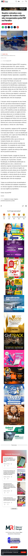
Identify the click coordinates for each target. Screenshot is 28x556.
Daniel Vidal (5, 54)
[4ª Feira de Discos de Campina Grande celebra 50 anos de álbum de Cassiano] (21, 501)
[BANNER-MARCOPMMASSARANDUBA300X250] (14, 231)
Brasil (19, 465)
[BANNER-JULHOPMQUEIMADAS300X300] (14, 414)
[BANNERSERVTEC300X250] (14, 375)
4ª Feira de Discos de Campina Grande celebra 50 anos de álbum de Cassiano (9, 499)
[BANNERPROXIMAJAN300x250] (14, 358)
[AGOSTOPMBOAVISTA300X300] (14, 322)
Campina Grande (20, 502)
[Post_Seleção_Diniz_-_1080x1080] (14, 267)
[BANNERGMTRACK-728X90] (14, 9)
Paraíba (19, 494)
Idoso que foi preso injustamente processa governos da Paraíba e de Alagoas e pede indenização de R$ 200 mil (9, 486)
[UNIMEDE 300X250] (14, 433)
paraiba (13, 200)
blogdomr (16, 199)
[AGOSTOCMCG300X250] (14, 248)
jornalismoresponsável (6, 200)
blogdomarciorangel (8, 199)
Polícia (10, 23)
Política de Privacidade (7, 552)
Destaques (4, 23)
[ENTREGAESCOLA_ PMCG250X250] (14, 286)
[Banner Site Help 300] (14, 303)
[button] (23, 552)
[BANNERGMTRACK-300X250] (14, 341)
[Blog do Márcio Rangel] (4, 1)
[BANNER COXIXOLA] (14, 394)
